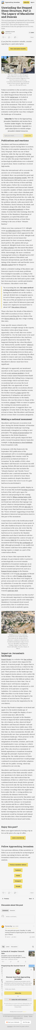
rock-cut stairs (21, 574)
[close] (31, 969)
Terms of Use (26, 1003)
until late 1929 (12, 591)
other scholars (8, 248)
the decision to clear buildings (21, 442)
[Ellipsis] (33, 926)
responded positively (15, 209)
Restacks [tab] (12, 910)
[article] (18, 956)
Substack (9, 1026)
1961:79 (13, 540)
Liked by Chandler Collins (12, 928)
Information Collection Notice (21, 1005)
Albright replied (7, 265)
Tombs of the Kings (24, 576)
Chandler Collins (10, 31)
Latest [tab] (7, 946)
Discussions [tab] (14, 946)
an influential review (13, 231)
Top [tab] (3, 946)
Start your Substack (13, 1022)
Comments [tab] (5, 910)
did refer (28, 507)
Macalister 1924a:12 (19, 307)
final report (10, 156)
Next (30, 898)
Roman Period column (9, 571)
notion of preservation (21, 433)
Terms (30, 1016)
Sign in (32, 2)
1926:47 (30, 345)
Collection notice (18, 1018)
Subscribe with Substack (19, 999)
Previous (6, 898)
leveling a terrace (28, 490)
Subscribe (26, 2)
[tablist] (8, 910)
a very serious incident (15, 373)
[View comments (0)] (11, 962)
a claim (18, 393)
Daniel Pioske (6, 659)
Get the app (26, 1022)
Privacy (26, 1016)
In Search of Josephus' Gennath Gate (12, 952)
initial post (14, 97)
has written (28, 659)
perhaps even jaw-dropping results (14, 178)
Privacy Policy (18, 1007)
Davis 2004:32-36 (11, 319)
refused (12, 402)
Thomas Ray (8, 926)
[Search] (33, 946)
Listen (32, 32)
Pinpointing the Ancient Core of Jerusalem (13, 967)
